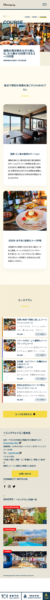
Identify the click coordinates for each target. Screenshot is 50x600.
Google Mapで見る (11, 443)
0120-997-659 (13, 453)
